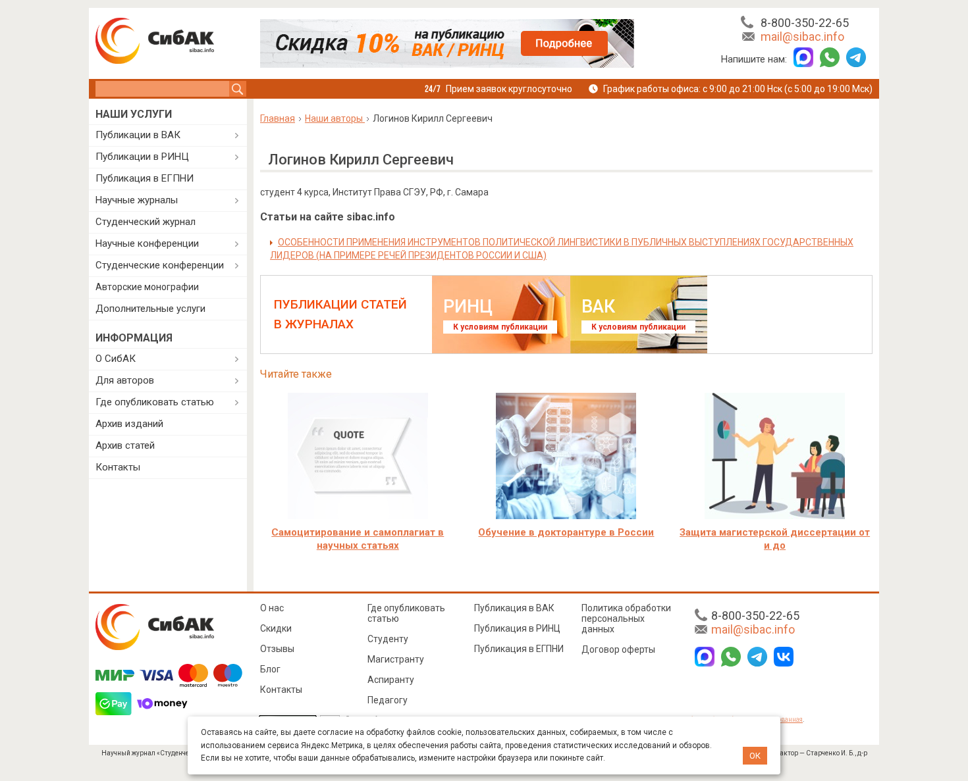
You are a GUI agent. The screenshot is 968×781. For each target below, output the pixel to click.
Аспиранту (390, 679)
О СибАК (115, 359)
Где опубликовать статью (154, 402)
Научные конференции (147, 243)
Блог (270, 669)
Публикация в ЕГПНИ (144, 178)
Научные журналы (136, 200)
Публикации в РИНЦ (142, 157)
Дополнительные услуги (150, 309)
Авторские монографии (147, 287)
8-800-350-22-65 (805, 23)
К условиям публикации (500, 327)
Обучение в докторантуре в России (566, 532)
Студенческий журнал (145, 222)
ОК (755, 756)
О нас (272, 608)
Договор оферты (618, 649)
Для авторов (124, 380)
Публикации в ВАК (137, 135)
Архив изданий (129, 424)
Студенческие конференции (159, 265)
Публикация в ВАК (514, 608)
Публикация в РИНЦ (517, 628)
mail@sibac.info (802, 36)
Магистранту (395, 659)
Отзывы (277, 648)
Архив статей (125, 445)
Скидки (276, 628)
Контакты (117, 467)
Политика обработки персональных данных (626, 618)
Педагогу (387, 700)
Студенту (387, 639)
